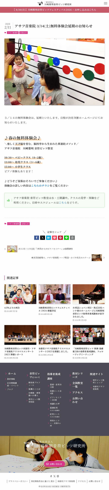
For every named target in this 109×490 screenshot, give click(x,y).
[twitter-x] (54, 476)
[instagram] (58, 476)
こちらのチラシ (40, 185)
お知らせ (23, 32)
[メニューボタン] (105, 3)
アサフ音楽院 (13, 32)
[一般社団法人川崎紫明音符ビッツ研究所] (55, 3)
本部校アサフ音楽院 (66, 481)
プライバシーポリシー (18, 481)
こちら (63, 202)
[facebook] (51, 476)
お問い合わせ (94, 481)
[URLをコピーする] (72, 238)
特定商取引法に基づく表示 (43, 481)
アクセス (82, 481)
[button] (36, 238)
